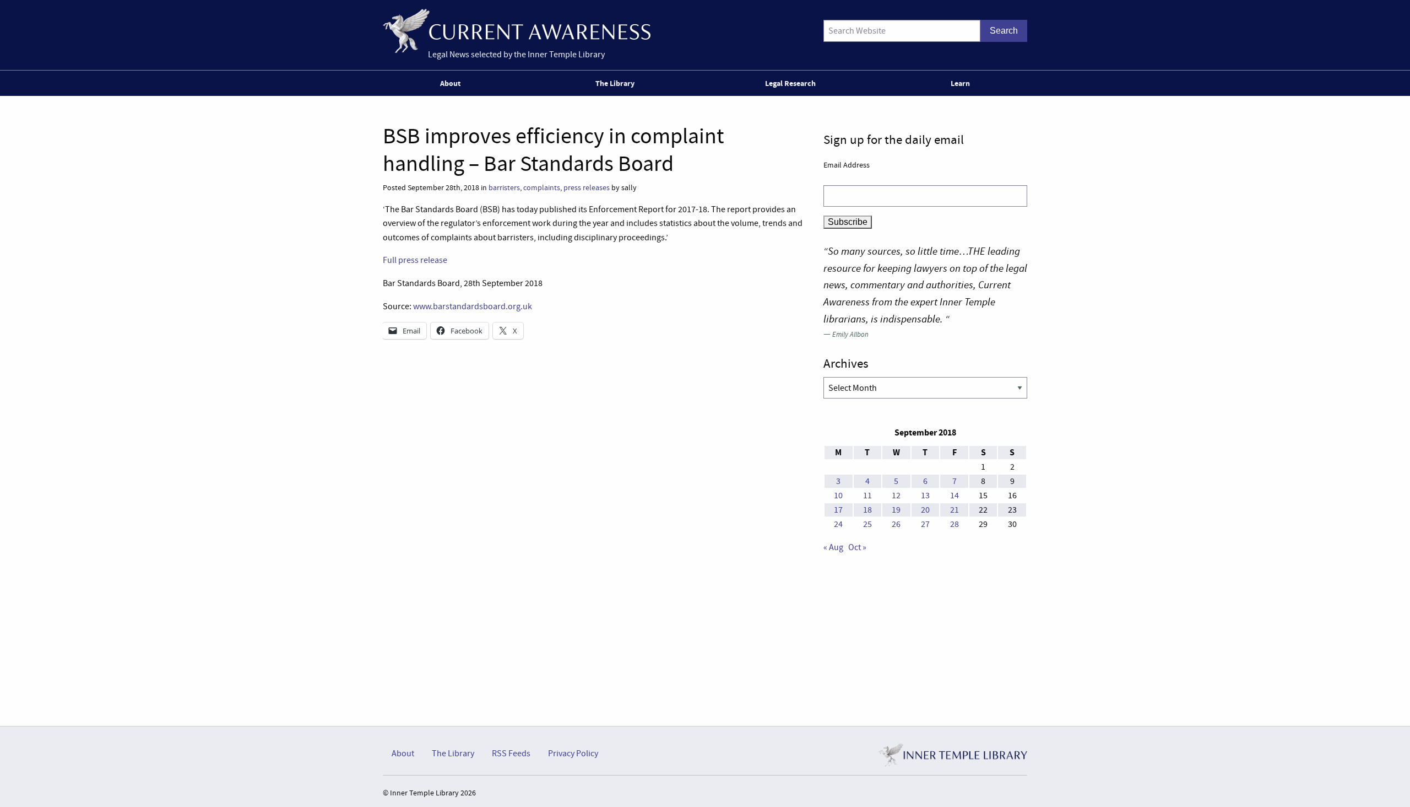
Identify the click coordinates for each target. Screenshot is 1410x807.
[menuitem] (452, 83)
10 (838, 495)
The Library (614, 83)
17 (838, 509)
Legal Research (790, 83)
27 (925, 524)
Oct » (857, 547)
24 (838, 524)
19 (896, 509)
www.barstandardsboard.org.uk (472, 306)
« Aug (833, 547)
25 (867, 524)
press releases (586, 187)
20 (925, 509)
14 (954, 495)
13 (925, 495)
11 (867, 495)
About (450, 83)
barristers (504, 187)
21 (954, 509)
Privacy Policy (573, 753)
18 (867, 509)
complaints (541, 187)
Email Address (846, 165)
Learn (960, 83)
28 (954, 524)
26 (896, 524)
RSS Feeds (511, 753)
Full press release (415, 260)
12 (896, 495)
